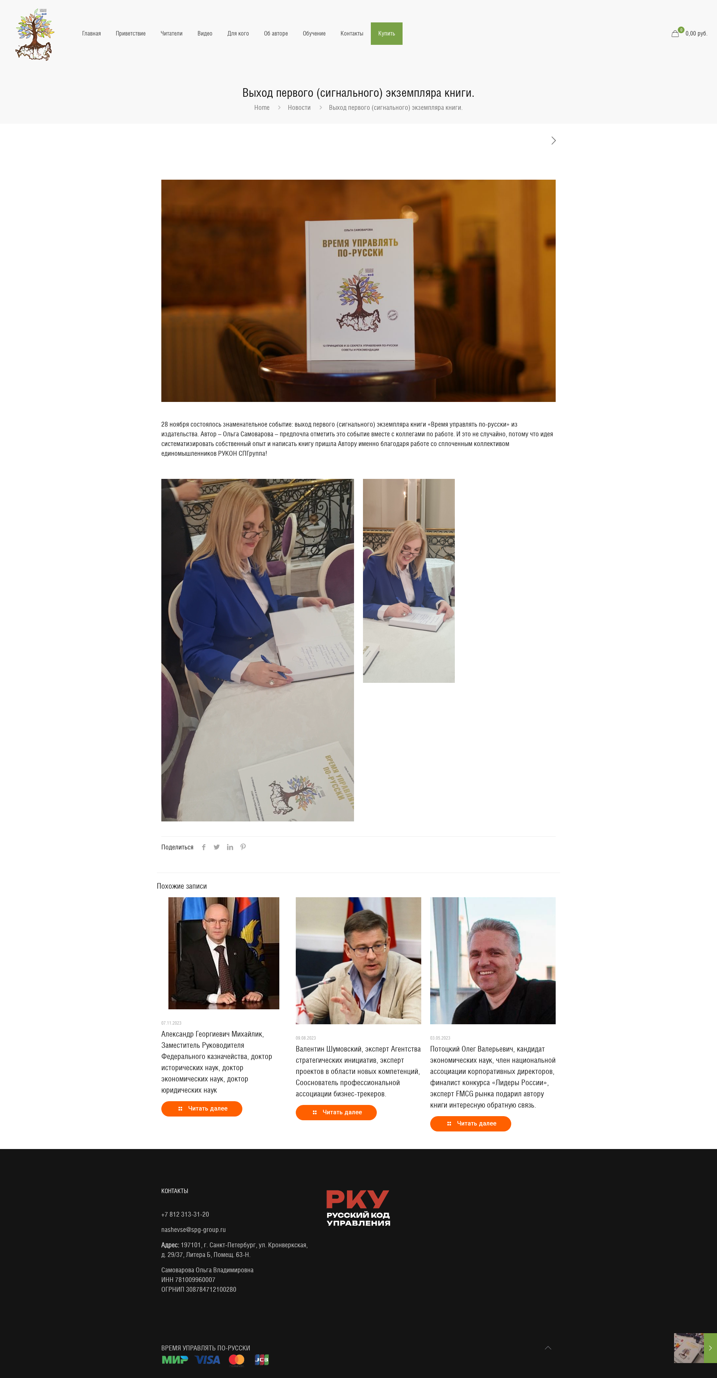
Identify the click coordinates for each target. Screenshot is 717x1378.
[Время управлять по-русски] (35, 33)
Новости (299, 107)
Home (262, 107)
